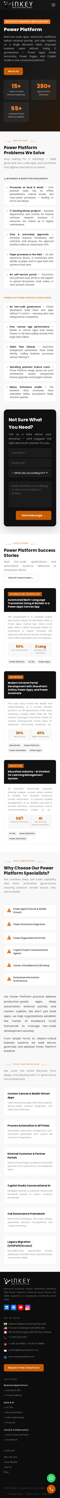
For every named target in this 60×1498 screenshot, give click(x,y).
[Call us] (51, 1489)
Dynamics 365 (13, 1390)
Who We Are (10, 1457)
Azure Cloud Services (17, 1434)
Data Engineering (15, 1417)
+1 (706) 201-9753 (17, 1337)
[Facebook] (13, 1307)
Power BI (10, 1422)
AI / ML (9, 1407)
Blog (6, 1472)
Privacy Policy (16, 1494)
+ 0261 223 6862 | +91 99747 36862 (26, 1343)
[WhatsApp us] (51, 1478)
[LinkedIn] (6, 1307)
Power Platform (14, 1395)
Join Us (7, 1467)
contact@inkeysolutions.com (23, 1350)
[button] (30, 194)
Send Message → (34, 515)
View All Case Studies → (21, 577)
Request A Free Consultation (24, 1367)
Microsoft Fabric (14, 1412)
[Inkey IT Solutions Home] (18, 4)
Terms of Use (32, 1494)
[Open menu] (53, 5)
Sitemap (46, 1494)
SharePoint (11, 1439)
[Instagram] (27, 1307)
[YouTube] (20, 1307)
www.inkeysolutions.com (21, 1356)
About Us (13, 71)
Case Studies (11, 1462)
